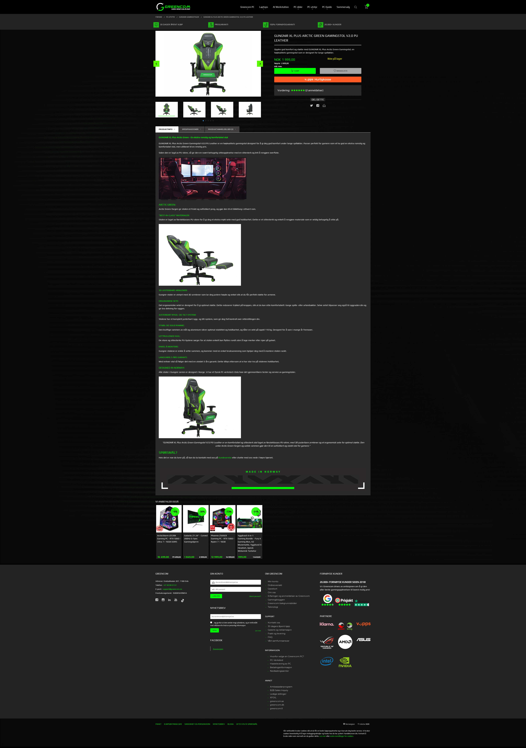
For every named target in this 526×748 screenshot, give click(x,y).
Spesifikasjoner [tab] (190, 129)
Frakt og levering (276, 633)
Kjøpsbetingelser (173, 724)
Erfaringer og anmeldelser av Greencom (289, 596)
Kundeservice (225, 457)
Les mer (258, 631)
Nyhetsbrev (219, 724)
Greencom (218, 649)
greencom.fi (276, 708)
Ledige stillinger (278, 694)
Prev (156, 64)
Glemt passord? (255, 596)
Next (260, 64)
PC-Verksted (276, 660)
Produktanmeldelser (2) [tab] (220, 129)
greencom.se (277, 701)
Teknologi (273, 607)
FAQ (270, 637)
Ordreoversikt (275, 585)
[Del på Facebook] (317, 106)
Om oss (272, 592)
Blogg (231, 724)
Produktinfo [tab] (165, 129)
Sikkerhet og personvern (197, 724)
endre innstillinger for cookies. (342, 736)
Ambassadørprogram (281, 686)
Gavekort (272, 588)
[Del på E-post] (324, 106)
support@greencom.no (172, 589)
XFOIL (273, 697)
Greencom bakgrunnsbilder (282, 603)
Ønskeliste (342, 71)
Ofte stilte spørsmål (246, 724)
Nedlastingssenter (279, 671)
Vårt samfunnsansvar (278, 640)
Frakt (158, 724)
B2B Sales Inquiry (279, 690)
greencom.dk (277, 704)
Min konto (273, 581)
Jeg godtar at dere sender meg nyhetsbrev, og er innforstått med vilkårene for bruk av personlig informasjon (233, 624)
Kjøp (297, 71)
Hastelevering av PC (280, 663)
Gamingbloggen (276, 599)
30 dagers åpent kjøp (279, 626)
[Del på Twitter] (311, 106)
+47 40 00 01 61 (170, 585)
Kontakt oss (274, 622)
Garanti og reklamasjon (280, 630)
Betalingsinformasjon (281, 667)
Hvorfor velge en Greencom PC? (287, 656)
